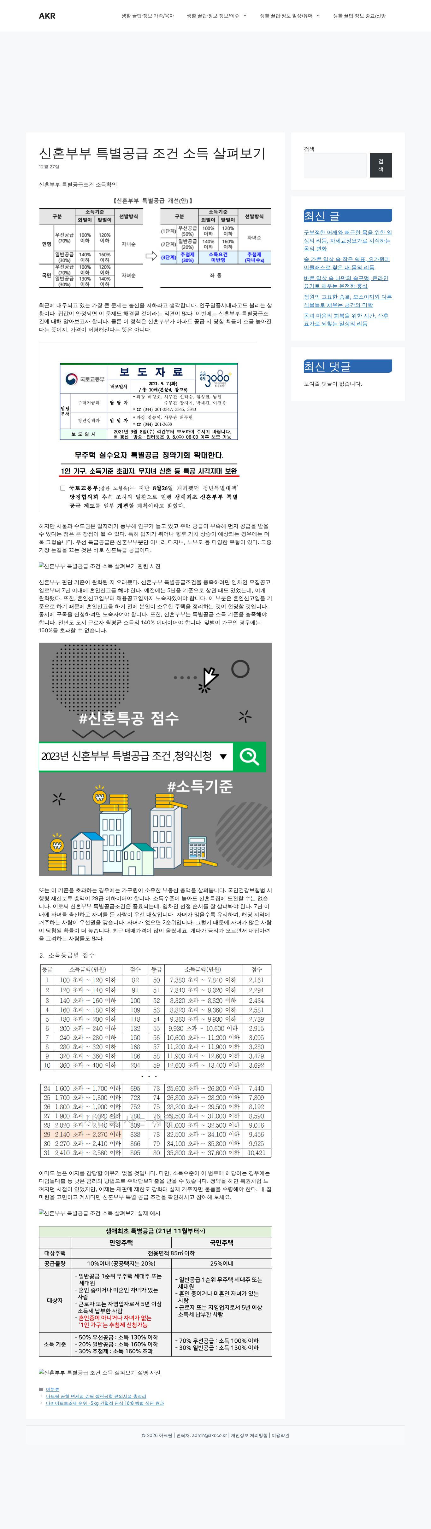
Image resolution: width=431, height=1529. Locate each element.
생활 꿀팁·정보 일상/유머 (286, 16)
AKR (47, 15)
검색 (309, 149)
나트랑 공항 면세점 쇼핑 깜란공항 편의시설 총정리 (96, 1396)
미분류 (52, 1389)
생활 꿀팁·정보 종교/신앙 (359, 16)
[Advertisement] (215, 79)
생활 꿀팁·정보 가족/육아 (147, 16)
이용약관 (280, 1435)
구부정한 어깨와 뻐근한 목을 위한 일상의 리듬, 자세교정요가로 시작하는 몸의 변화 (348, 240)
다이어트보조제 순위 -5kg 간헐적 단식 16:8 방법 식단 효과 (105, 1403)
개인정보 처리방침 (249, 1435)
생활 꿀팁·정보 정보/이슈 (213, 16)
